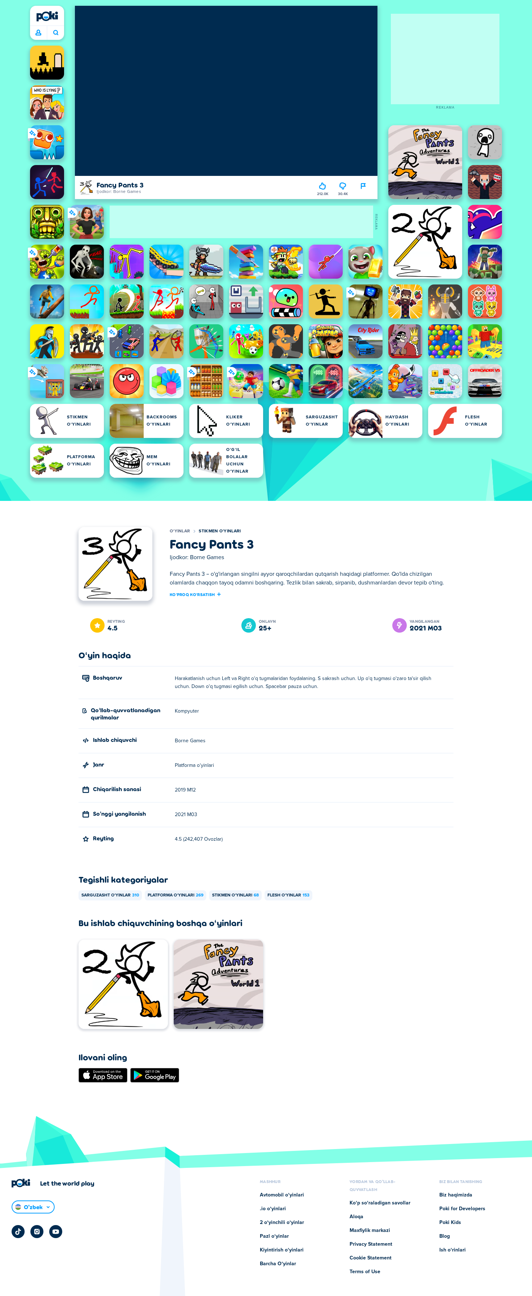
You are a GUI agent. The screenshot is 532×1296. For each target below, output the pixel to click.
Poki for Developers (462, 1208)
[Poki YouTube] (55, 1231)
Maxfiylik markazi (370, 1230)
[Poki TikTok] (18, 1231)
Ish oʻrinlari (452, 1250)
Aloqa (356, 1216)
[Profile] (38, 33)
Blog (444, 1236)
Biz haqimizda (455, 1195)
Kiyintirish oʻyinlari (282, 1250)
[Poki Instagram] (36, 1231)
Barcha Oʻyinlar (278, 1263)
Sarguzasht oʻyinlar (110, 895)
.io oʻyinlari (273, 1208)
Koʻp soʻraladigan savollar (380, 1203)
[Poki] (47, 16)
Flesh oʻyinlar (288, 895)
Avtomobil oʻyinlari (282, 1195)
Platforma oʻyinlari (175, 895)
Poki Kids (450, 1222)
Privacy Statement (371, 1244)
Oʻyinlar (180, 531)
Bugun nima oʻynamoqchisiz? (55, 33)
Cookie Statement (371, 1258)
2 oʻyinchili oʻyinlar (282, 1222)
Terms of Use (365, 1271)
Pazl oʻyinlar (274, 1236)
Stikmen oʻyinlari (220, 531)
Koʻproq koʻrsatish (192, 594)
